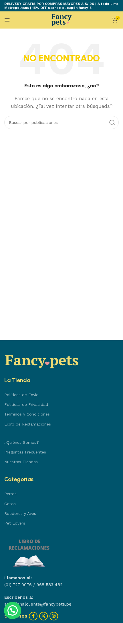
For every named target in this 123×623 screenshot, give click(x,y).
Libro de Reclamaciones (27, 424)
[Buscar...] (112, 122)
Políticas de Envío (21, 394)
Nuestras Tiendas (21, 461)
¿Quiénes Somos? (21, 442)
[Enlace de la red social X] (43, 616)
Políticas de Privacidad (26, 404)
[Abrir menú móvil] (7, 20)
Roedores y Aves (20, 513)
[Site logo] (61, 19)
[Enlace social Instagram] (53, 616)
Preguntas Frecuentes (25, 452)
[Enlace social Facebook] (33, 616)
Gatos (10, 503)
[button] (12, 610)
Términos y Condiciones (27, 414)
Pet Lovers (14, 523)
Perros (10, 493)
